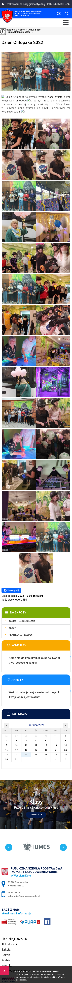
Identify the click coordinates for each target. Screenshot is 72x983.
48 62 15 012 (65, 13)
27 (46, 754)
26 (36, 754)
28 (55, 754)
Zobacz (35, 814)
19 (36, 750)
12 (36, 745)
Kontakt (7, 965)
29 (65, 754)
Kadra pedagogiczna (22, 621)
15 (65, 745)
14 (55, 745)
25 (26, 754)
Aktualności (33, 30)
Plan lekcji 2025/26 (20, 634)
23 (6, 754)
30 (6, 759)
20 (46, 750)
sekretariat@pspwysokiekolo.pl (60, 13)
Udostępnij (13, 590)
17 (16, 750)
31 (16, 759)
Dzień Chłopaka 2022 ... (19, 32)
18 (26, 750)
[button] (3, 4)
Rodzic (6, 960)
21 (55, 750)
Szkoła (6, 949)
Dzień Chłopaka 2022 (22, 42)
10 (16, 745)
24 (16, 754)
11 (26, 745)
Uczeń (6, 955)
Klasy (12, 628)
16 (6, 750)
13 (46, 745)
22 (65, 750)
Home (21, 30)
